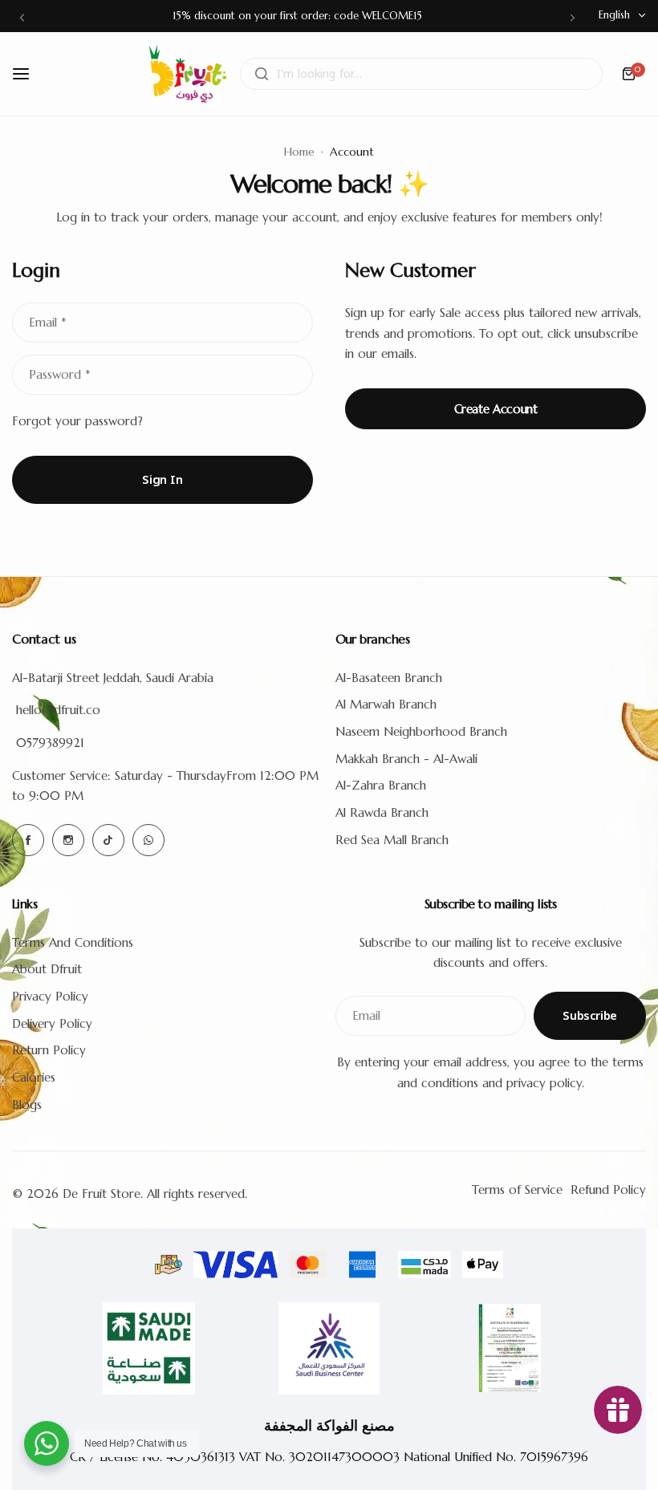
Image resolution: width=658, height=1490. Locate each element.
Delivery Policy (52, 1023)
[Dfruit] (188, 74)
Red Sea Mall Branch (392, 839)
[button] (22, 17)
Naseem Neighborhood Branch (421, 731)
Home (299, 151)
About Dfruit (47, 968)
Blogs (27, 1104)
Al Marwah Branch (386, 704)
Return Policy (49, 1050)
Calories (33, 1077)
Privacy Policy (50, 996)
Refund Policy (608, 1189)
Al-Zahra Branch (380, 785)
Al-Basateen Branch (388, 677)
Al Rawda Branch (382, 812)
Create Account (496, 408)
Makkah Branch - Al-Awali (406, 758)
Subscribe (590, 1016)
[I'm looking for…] (261, 74)
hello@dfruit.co (58, 709)
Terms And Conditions (72, 942)
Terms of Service (517, 1189)
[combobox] (421, 74)
